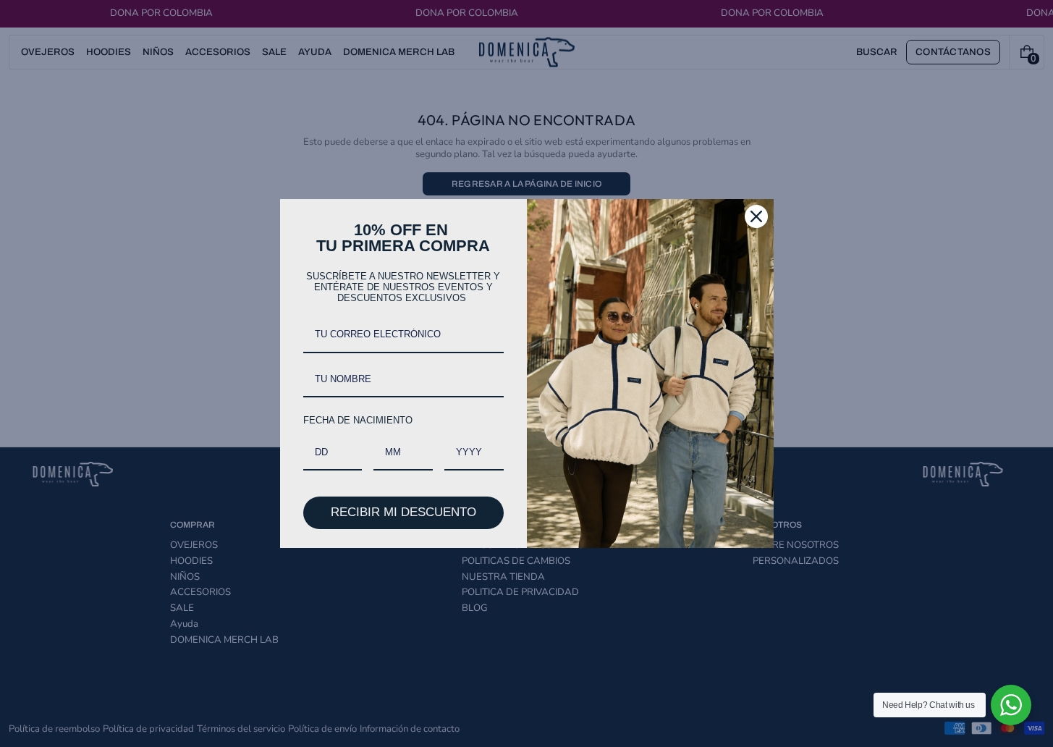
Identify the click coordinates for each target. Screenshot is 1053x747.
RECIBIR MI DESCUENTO (403, 512)
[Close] (756, 216)
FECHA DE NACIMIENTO (358, 420)
